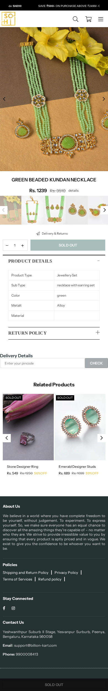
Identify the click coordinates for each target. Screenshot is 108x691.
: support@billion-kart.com (34, 645)
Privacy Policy (66, 572)
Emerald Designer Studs (77, 466)
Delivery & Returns (54, 233)
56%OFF (40, 473)
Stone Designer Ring (22, 466)
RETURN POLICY (27, 333)
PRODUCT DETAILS (30, 261)
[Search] (75, 19)
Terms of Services (17, 579)
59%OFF (92, 473)
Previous (4, 99)
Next (104, 99)
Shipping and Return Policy (25, 572)
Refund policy (49, 579)
